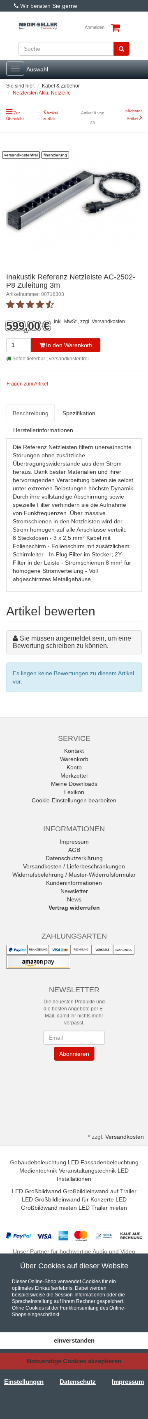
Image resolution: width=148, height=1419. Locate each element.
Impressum (74, 841)
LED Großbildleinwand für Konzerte (68, 1199)
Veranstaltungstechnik (87, 1170)
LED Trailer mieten (103, 1207)
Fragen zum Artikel (27, 384)
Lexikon (74, 792)
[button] (74, 1084)
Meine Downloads (74, 783)
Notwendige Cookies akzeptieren (74, 1361)
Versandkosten (108, 321)
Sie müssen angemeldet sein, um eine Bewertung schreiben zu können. (72, 642)
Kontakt (74, 750)
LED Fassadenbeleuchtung (103, 1162)
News (74, 899)
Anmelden (94, 27)
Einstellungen (24, 1381)
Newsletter (74, 891)
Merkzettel (74, 775)
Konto (74, 767)
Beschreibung (30, 413)
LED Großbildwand (36, 1191)
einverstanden (74, 1340)
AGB (74, 850)
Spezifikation (78, 413)
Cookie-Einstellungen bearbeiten (74, 800)
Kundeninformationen (74, 883)
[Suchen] (121, 49)
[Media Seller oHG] (38, 26)
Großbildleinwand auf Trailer (99, 1191)
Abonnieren (74, 1053)
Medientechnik (38, 1170)
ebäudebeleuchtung (40, 1162)
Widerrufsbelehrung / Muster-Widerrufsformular (74, 874)
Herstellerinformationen (43, 430)
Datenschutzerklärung (74, 858)
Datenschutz (78, 1381)
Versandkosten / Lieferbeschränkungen (74, 866)
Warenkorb (74, 759)
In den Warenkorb (68, 345)
